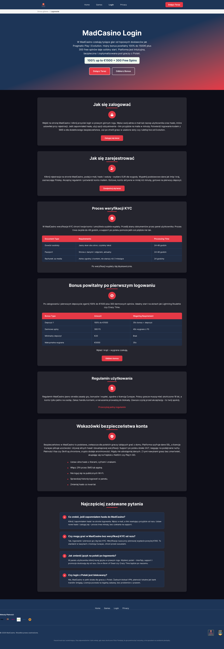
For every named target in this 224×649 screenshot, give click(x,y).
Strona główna (42, 11)
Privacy (123, 5)
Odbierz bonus (112, 358)
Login (111, 5)
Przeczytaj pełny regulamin (112, 407)
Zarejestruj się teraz (112, 188)
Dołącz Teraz (174, 5)
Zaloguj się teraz (112, 138)
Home (87, 5)
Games (99, 5)
